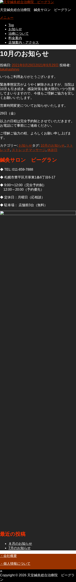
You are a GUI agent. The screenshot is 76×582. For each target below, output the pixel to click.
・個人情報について (15, 563)
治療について (18, 33)
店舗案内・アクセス (23, 42)
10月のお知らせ (53, 145)
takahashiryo (9, 69)
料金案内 (15, 38)
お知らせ (15, 29)
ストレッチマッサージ (29, 150)
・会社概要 (8, 556)
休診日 (52, 150)
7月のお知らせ (19, 548)
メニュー (7, 17)
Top (11, 25)
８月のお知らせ (20, 543)
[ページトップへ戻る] (1, 571)
